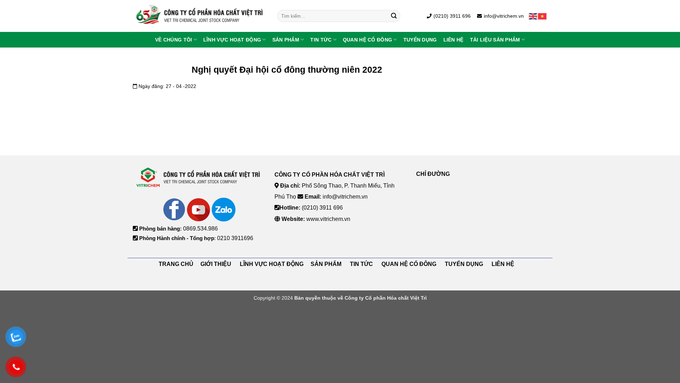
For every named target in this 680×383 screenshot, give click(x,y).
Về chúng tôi (173, 40)
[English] (533, 15)
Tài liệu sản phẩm (495, 40)
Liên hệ (453, 40)
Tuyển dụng (420, 40)
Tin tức (321, 40)
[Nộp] (394, 16)
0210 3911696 (235, 238)
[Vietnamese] (542, 15)
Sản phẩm (285, 40)
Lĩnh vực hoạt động (232, 40)
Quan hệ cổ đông (367, 40)
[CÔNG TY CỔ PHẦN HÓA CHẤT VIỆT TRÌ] (200, 16)
